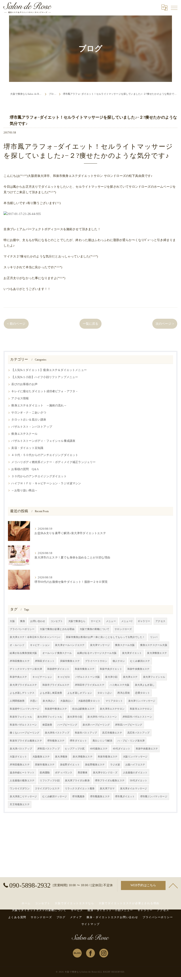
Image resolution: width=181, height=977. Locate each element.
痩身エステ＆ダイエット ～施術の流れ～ (38, 405)
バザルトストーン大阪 (87, 677)
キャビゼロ (63, 677)
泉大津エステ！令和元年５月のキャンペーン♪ (35, 637)
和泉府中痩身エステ (56, 709)
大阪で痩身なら (76, 621)
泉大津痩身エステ (157, 653)
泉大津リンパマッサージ (141, 701)
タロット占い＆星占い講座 (28, 419)
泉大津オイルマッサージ (133, 788)
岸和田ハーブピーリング (128, 725)
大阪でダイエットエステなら (74, 903)
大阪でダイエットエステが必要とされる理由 (129, 903)
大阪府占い (66, 701)
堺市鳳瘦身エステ (100, 796)
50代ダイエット (138, 780)
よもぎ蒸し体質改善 (51, 693)
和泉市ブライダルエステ (56, 685)
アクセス (160, 621)
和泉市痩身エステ (84, 669)
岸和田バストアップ (48, 748)
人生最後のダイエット (135, 772)
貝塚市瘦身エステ (45, 764)
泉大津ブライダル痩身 (77, 780)
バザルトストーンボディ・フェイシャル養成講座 (43, 440)
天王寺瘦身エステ (19, 804)
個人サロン (119, 661)
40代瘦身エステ (98, 748)
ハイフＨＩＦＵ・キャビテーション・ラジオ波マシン (46, 483)
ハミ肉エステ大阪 (119, 685)
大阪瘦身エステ (41, 756)
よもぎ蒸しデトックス (22, 693)
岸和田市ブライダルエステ (89, 685)
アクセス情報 (20, 398)
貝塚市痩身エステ (70, 661)
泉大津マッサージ (100, 645)
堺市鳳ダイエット (125, 796)
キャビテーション (42, 677)
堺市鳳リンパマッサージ (153, 796)
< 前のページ (16, 323)
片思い (34, 701)
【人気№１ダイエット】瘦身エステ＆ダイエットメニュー (49, 370)
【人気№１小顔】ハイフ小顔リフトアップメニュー (44, 377)
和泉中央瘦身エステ (147, 748)
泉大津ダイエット (132, 653)
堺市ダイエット (78, 741)
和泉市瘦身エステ (107, 756)
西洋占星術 (123, 693)
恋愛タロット (142, 693)
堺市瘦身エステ (55, 741)
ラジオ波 (115, 764)
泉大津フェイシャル (154, 677)
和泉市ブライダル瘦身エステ (26, 741)
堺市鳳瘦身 (78, 796)
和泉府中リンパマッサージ (24, 709)
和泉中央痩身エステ (138, 669)
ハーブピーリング (67, 725)
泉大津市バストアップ (57, 733)
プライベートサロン (96, 661)
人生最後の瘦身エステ (22, 780)
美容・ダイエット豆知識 (27, 448)
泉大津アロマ (107, 788)
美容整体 (83, 772)
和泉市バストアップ (86, 733)
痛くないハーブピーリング (24, 733)
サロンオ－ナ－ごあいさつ (28, 412)
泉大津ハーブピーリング (96, 725)
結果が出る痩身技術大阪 (23, 653)
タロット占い (104, 693)
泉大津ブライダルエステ (23, 685)
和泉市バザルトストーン (23, 725)
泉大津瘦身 (61, 756)
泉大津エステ (130, 677)
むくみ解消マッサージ (54, 796)
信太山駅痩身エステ (83, 709)
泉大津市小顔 (74, 717)
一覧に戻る (90, 323)
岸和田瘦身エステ (19, 764)
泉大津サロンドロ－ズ (105, 772)
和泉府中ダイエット (58, 669)
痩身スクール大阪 (125, 645)
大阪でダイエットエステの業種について (39, 910)
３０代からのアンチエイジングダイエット (38, 476)
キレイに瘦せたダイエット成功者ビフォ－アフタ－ (44, 391)
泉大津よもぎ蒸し (145, 685)
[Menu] (174, 7)
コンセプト (57, 621)
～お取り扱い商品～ (24, 490)
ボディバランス (63, 772)
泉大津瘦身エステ (82, 756)
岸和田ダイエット (45, 661)
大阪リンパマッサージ (135, 756)
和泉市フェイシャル (21, 717)
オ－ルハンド (17, 645)
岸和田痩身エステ (19, 661)
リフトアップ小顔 (49, 780)
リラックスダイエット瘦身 (79, 788)
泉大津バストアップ (21, 748)
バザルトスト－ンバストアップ (31, 426)
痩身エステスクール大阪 (153, 645)
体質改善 (47, 725)
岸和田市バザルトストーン (137, 717)
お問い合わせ (37, 621)
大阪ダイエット (18, 756)
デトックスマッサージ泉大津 (26, 669)
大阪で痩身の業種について (94, 629)
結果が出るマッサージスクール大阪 (97, 653)
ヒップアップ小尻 (75, 748)
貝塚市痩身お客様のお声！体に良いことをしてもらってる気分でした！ (105, 637)
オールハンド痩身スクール (57, 653)
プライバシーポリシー (22, 629)
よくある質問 (17, 917)
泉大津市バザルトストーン (102, 717)
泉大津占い (49, 701)
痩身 (22, 621)
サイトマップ (90, 924)
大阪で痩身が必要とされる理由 (57, 629)
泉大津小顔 (111, 677)
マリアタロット (114, 701)
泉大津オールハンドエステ (70, 645)
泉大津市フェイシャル (49, 717)
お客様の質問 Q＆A (25, 469)
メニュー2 (126, 621)
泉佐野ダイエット (70, 764)
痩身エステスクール (24, 433)
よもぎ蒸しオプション (79, 693)
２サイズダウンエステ (47, 788)
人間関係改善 (17, 701)
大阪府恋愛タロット (89, 701)
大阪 (12, 621)
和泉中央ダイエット (111, 669)
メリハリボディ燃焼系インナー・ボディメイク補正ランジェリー (53, 462)
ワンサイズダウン (19, 788)
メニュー (111, 621)
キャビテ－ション (40, 645)
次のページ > (165, 323)
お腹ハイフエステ (135, 764)
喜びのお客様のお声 (24, 384)
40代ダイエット (121, 748)
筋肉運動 (45, 772)
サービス (96, 621)
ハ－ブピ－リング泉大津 (131, 741)
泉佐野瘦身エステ (95, 764)
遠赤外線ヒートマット (22, 772)
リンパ (154, 637)
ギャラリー (144, 621)
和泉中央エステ (18, 677)
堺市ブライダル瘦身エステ (109, 780)
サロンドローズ (123, 629)
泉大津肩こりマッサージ (23, 796)
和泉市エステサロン (141, 709)
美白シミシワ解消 (102, 741)
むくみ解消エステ (140, 661)
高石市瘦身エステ (112, 733)
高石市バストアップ (138, 733)
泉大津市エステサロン (112, 709)
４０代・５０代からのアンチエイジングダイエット (44, 455)
